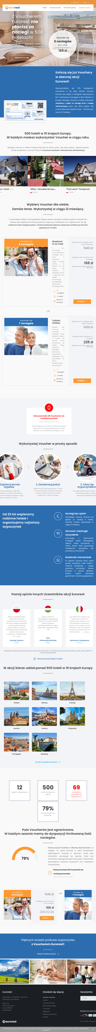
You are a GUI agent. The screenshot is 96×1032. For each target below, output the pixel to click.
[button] (86, 2)
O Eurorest (46, 1009)
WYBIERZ (81, 302)
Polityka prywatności (50, 1014)
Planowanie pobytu (70, 8)
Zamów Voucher (85, 8)
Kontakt (45, 1017)
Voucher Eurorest (55, 8)
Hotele (45, 8)
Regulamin (46, 1011)
